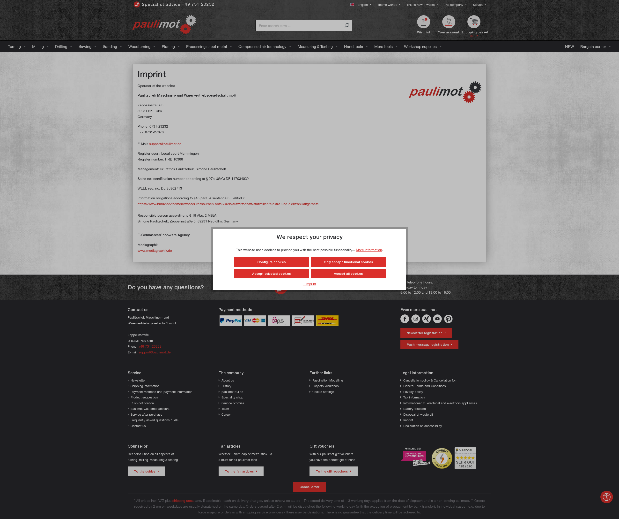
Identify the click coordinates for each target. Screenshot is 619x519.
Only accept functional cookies (348, 262)
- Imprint (309, 284)
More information (369, 250)
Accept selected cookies (271, 273)
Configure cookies (271, 262)
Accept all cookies (348, 273)
